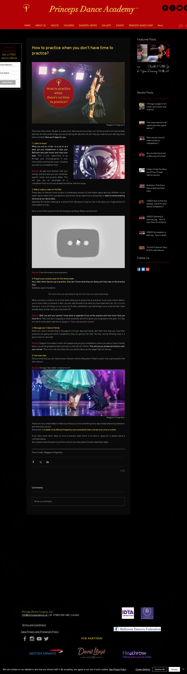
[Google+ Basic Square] (147, 269)
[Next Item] (164, 53)
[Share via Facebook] (33, 462)
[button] (40, 26)
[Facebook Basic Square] (139, 269)
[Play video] (78, 242)
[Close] (183, 669)
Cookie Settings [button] (143, 669)
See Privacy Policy (117, 669)
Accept (174, 669)
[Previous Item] (142, 53)
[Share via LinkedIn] (47, 462)
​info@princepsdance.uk (35, 614)
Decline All (160, 669)
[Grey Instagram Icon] (32, 639)
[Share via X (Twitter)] (40, 462)
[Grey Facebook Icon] (25, 639)
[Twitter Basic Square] (143, 269)
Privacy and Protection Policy (40, 631)
